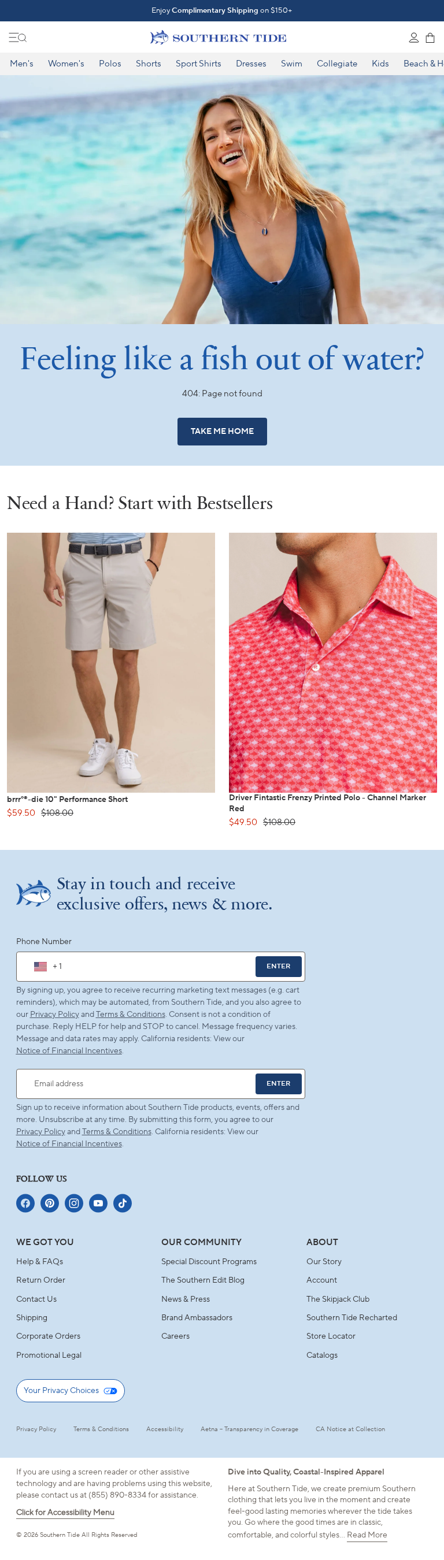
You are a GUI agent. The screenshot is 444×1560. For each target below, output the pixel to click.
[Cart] (430, 37)
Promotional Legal (49, 1355)
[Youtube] (98, 1203)
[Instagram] (74, 1203)
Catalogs (322, 1355)
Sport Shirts (198, 63)
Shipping (31, 1318)
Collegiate (337, 63)
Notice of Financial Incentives (69, 1144)
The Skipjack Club (337, 1299)
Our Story (324, 1262)
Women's (66, 63)
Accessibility (164, 1429)
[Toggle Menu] (18, 37)
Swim (291, 63)
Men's (22, 63)
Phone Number (44, 942)
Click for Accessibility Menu (65, 1512)
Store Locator (331, 1336)
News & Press (185, 1299)
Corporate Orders (48, 1336)
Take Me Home (222, 431)
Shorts (148, 63)
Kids (380, 63)
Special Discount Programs (209, 1262)
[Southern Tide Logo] (218, 37)
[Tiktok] (122, 1203)
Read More (367, 1535)
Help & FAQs (39, 1262)
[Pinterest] (49, 1203)
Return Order (40, 1280)
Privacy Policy (54, 1014)
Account (321, 1280)
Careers (175, 1336)
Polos (110, 63)
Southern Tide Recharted (351, 1318)
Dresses (251, 63)
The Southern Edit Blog (203, 1280)
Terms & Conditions (130, 1014)
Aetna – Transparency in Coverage (249, 1429)
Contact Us (36, 1299)
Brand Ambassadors (196, 1318)
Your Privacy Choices (61, 1391)
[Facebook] (25, 1203)
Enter (278, 966)
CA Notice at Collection (350, 1429)
